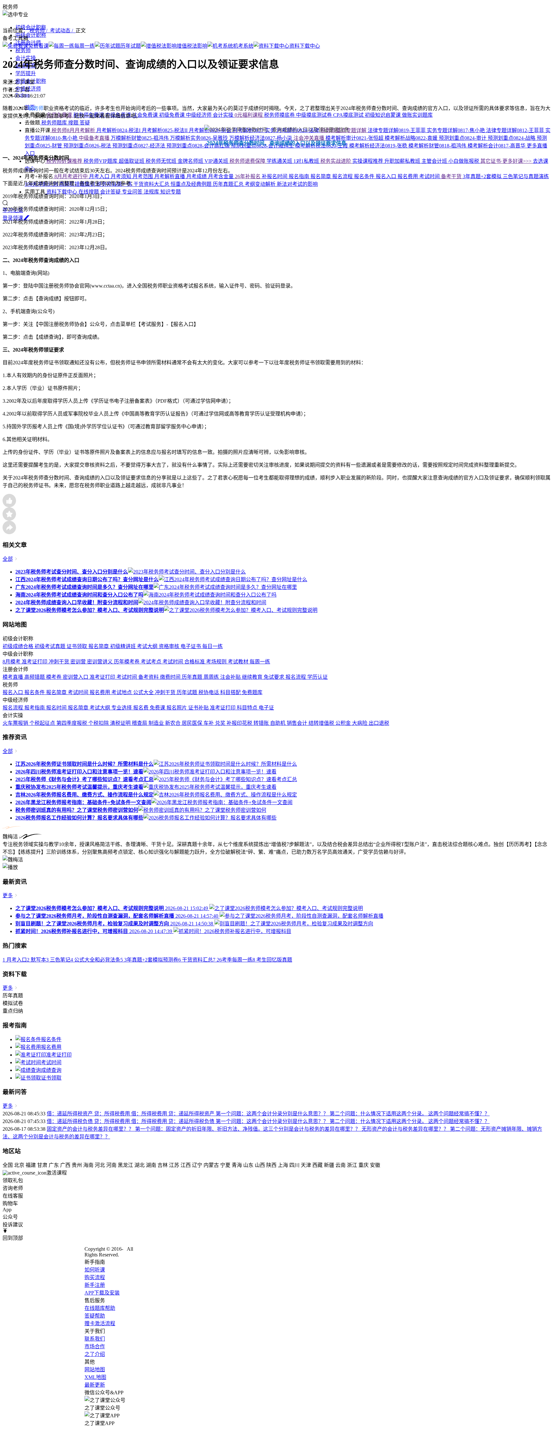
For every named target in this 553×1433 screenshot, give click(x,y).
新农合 (173, 723)
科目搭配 (231, 692)
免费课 (158, 707)
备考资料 (149, 677)
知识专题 (170, 191)
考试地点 (122, 692)
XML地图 (95, 1377)
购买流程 (94, 1277)
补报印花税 (240, 723)
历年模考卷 (127, 661)
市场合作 (94, 1346)
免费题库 (252, 692)
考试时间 (173, 661)
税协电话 (209, 692)
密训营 (78, 661)
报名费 (141, 707)
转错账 (261, 723)
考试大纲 (148, 646)
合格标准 (195, 661)
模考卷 (54, 677)
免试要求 (274, 677)
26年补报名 (248, 176)
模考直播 (13, 677)
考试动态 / (63, 30)
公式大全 (144, 692)
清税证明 (121, 723)
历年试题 (187, 692)
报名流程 (296, 677)
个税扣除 (99, 723)
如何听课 (94, 1269)
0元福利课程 (249, 115)
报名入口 (13, 692)
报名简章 (99, 646)
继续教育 (253, 677)
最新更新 (94, 1385)
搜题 (74, 122)
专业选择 (122, 707)
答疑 (85, 122)
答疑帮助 (94, 1315)
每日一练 (212, 646)
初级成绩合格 (19, 646)
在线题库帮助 (99, 1308)
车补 (209, 723)
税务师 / (39, 30)
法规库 (152, 191)
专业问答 (133, 191)
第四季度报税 (72, 723)
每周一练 (260, 661)
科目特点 (248, 707)
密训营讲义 (100, 661)
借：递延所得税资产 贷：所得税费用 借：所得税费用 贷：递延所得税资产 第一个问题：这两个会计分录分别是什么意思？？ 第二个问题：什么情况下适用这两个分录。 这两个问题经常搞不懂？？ (268, 1113)
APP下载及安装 (102, 1292)
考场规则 (217, 661)
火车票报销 (16, 723)
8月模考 (12, 661)
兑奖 (221, 723)
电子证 (266, 707)
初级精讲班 (123, 646)
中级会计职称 (30, 35)
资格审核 (169, 646)
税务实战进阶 (336, 161)
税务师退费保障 (248, 161)
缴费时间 (171, 677)
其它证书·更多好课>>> (506, 161)
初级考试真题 (51, 646)
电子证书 (191, 646)
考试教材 (239, 661)
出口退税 (379, 723)
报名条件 (35, 692)
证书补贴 (199, 707)
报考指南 (35, 707)
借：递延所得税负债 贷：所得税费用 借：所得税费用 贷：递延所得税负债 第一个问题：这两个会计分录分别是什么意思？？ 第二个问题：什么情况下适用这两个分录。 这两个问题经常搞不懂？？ (268, 1121)
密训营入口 (76, 677)
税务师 (23, 50)
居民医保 (193, 723)
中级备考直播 (95, 138)
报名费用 (100, 692)
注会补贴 (231, 677)
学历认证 (317, 677)
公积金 (343, 723)
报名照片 (177, 707)
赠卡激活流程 (99, 1323)
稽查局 (140, 723)
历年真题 (193, 677)
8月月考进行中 (71, 176)
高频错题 (35, 677)
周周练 (212, 677)
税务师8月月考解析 (73, 130)
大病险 (360, 723)
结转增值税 (322, 723)
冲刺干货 (59, 661)
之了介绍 (94, 1354)
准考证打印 (35, 661)
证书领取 (77, 646)
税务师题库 (54, 122)
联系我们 (94, 1339)
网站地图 (94, 1369)
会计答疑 (111, 191)
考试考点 (152, 661)
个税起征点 (42, 723)
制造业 (156, 723)
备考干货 (452, 176)
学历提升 (25, 73)
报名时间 (57, 707)
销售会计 (298, 723)
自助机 (278, 723)
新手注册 (94, 1285)
